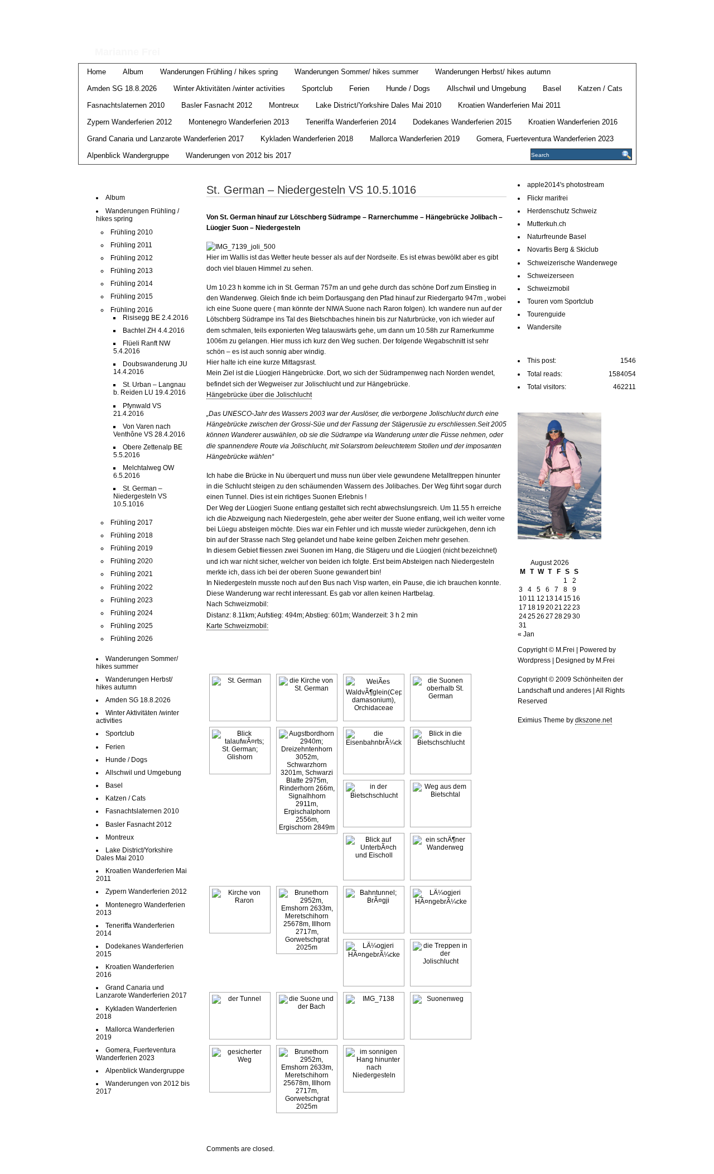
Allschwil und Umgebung (486, 88)
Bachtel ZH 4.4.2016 (154, 330)
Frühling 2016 (131, 310)
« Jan (526, 634)
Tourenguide (546, 314)
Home (96, 72)
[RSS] (628, 12)
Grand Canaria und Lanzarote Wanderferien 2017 (165, 139)
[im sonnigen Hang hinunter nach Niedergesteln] (374, 1069)
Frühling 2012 (131, 258)
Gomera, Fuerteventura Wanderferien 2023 (545, 139)
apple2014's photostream (565, 185)
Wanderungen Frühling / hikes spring (219, 72)
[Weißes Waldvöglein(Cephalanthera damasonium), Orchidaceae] (374, 697)
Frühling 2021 (131, 574)
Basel (552, 88)
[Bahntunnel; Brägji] (374, 910)
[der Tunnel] (240, 1016)
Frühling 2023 (131, 600)
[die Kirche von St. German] (307, 697)
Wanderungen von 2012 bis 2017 (238, 155)
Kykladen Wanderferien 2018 (306, 139)
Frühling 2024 (131, 613)
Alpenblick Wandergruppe (128, 155)
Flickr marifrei (547, 198)
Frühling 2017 (131, 522)
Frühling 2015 (131, 296)
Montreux (284, 105)
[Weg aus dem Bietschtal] (441, 804)
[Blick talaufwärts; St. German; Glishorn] (240, 751)
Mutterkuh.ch (546, 224)
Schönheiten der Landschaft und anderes (324, 21)
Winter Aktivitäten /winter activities (229, 88)
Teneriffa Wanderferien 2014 (351, 122)
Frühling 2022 (131, 587)
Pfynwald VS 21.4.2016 (137, 410)
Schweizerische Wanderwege (572, 263)
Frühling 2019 (131, 548)
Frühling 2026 (131, 639)
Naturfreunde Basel (556, 237)
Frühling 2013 (131, 271)
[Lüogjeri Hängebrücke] (441, 910)
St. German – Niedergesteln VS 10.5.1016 (140, 496)
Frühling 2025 (131, 626)
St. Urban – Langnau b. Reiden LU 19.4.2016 (149, 388)
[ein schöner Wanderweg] (441, 857)
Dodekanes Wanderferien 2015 (462, 122)
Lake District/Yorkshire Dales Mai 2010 (378, 105)
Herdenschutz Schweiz (562, 211)
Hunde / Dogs (408, 88)
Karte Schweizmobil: (237, 626)
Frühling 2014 (131, 283)
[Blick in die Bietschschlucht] (441, 751)
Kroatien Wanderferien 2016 (572, 122)
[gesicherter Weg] (240, 1069)
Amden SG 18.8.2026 (122, 88)
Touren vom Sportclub (560, 301)
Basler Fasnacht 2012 (216, 105)
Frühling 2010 (131, 232)
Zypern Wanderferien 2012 (129, 122)
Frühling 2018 (131, 535)
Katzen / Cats (600, 88)
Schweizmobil (548, 289)
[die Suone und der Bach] (307, 1016)
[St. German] (240, 697)
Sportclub (317, 88)
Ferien (359, 88)
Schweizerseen (550, 276)
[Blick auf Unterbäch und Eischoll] (374, 857)
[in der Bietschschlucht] (374, 804)
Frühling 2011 (131, 245)
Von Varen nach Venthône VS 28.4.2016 (149, 430)
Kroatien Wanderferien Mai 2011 (509, 105)
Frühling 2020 (131, 561)
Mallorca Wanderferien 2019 (415, 139)
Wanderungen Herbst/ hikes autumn (493, 72)
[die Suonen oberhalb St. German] (441, 697)
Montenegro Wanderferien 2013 (239, 122)
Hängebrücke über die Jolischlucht (259, 395)
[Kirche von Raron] (240, 910)
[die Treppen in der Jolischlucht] (441, 963)
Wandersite (544, 327)
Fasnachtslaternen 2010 (126, 105)
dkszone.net (593, 720)
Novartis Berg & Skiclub (563, 249)
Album (133, 72)
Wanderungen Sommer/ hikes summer (356, 72)
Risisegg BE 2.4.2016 (156, 318)
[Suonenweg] (441, 1016)
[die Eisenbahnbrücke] (374, 751)
